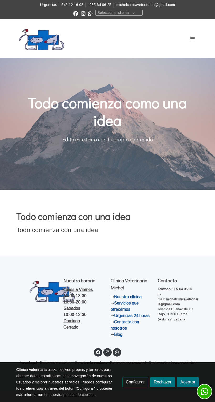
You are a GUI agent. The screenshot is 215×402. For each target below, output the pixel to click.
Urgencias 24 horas (132, 315)
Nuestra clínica (128, 297)
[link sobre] (37, 291)
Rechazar (162, 382)
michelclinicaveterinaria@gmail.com (145, 5)
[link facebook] (75, 13)
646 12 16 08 (72, 5)
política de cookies (79, 395)
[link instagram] (83, 13)
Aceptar (187, 382)
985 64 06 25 (100, 5)
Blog (118, 334)
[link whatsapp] (90, 13)
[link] (42, 39)
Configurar (135, 382)
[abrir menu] (192, 38)
